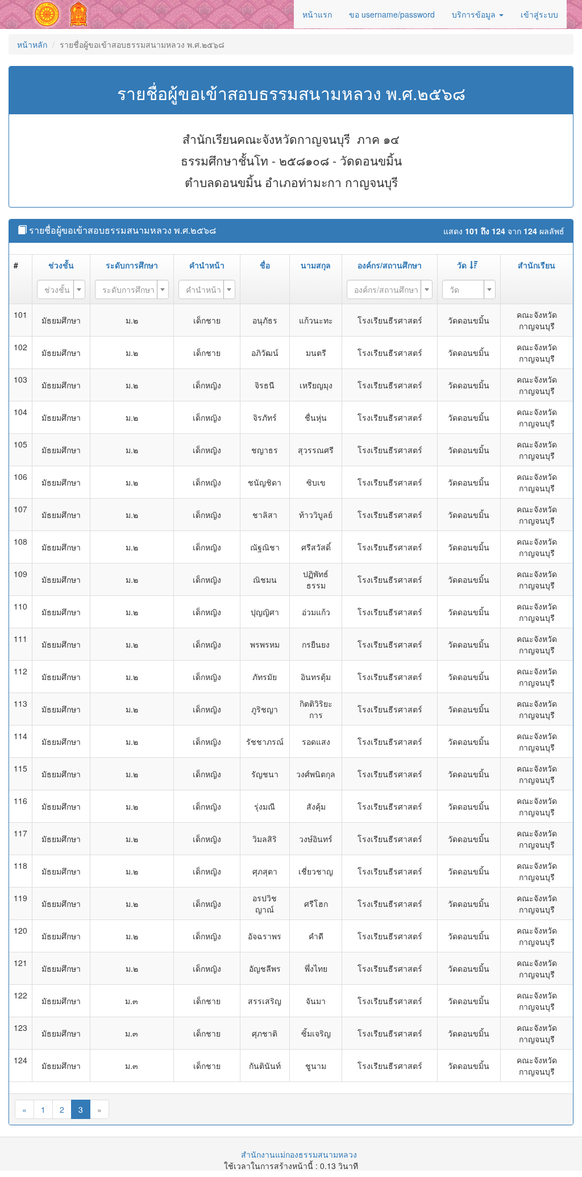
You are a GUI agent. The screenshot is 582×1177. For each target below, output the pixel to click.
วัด (462, 265)
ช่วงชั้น (61, 265)
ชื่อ (265, 265)
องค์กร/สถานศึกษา (389, 265)
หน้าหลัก (32, 44)
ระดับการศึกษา (132, 265)
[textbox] (57, 289)
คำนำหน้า (207, 265)
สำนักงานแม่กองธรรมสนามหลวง (299, 1154)
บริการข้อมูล (475, 14)
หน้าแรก (317, 14)
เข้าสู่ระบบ (539, 14)
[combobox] (61, 289)
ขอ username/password (392, 14)
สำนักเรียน (536, 265)
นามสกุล (316, 265)
